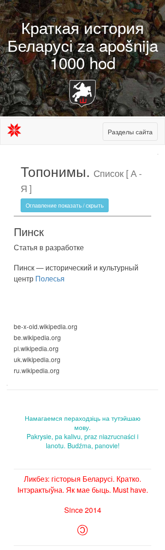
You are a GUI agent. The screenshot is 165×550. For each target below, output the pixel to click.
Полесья (50, 278)
